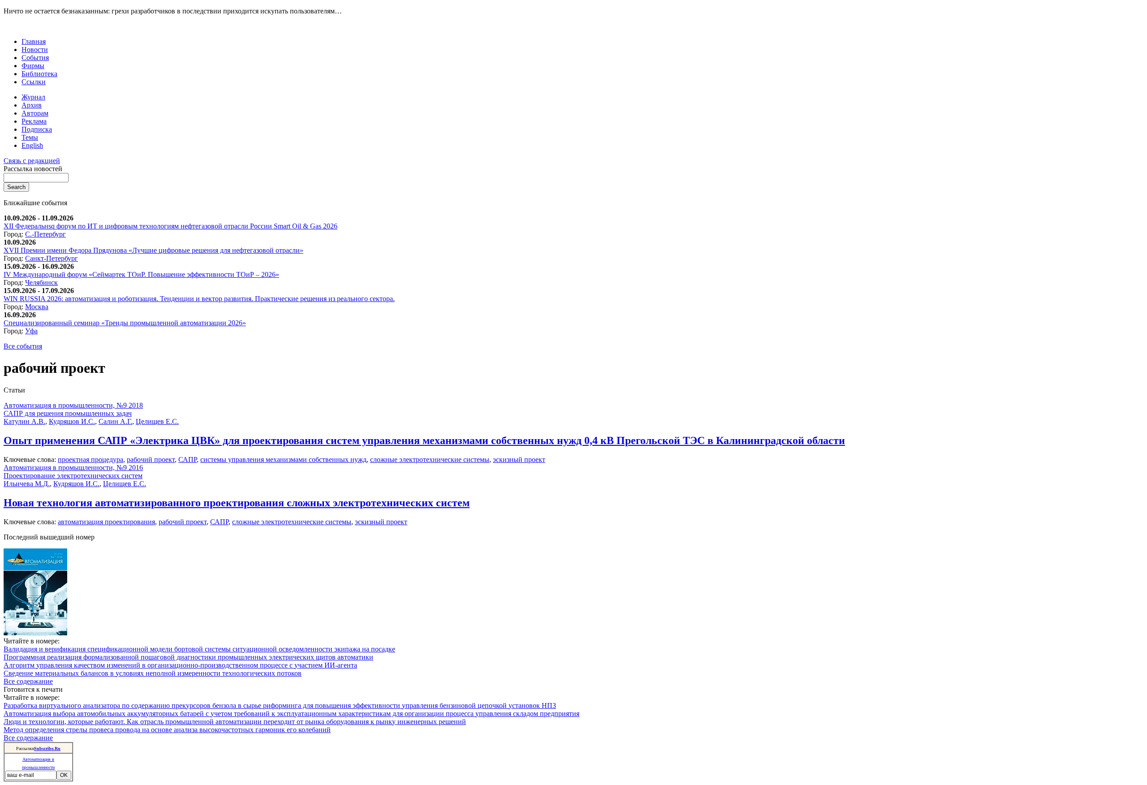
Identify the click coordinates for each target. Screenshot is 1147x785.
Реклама (34, 121)
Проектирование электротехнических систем (73, 475)
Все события (23, 346)
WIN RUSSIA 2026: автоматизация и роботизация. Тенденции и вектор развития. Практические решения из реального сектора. (199, 298)
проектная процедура (90, 459)
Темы (30, 137)
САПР (187, 459)
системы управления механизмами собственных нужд (283, 459)
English (32, 145)
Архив (32, 105)
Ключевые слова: (31, 459)
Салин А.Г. (115, 421)
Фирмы (33, 65)
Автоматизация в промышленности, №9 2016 (73, 467)
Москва (36, 307)
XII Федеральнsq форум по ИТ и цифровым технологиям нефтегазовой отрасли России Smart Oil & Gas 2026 (170, 226)
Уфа (31, 331)
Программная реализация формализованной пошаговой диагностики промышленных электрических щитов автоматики (188, 657)
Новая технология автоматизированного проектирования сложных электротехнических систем (237, 503)
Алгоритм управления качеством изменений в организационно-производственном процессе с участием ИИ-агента (180, 665)
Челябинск (41, 282)
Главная (34, 41)
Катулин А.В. (24, 421)
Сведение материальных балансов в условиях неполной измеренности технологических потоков (153, 673)
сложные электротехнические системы (429, 459)
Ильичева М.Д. (27, 483)
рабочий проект (151, 459)
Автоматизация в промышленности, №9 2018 (73, 405)
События (35, 57)
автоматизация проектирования (106, 522)
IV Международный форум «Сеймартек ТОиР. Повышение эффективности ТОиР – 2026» (141, 274)
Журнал (33, 97)
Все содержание (28, 681)
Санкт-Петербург (51, 258)
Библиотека (39, 74)
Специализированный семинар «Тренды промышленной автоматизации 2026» (125, 323)
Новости (35, 49)
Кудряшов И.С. (72, 421)
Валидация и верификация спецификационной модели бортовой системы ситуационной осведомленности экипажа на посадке (199, 649)
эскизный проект (519, 459)
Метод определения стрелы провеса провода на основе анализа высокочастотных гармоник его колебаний (167, 729)
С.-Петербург (45, 234)
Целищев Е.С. (157, 421)
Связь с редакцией (32, 160)
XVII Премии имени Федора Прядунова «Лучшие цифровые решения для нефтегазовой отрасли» (153, 250)
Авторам (35, 113)
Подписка (37, 129)
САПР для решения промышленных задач (68, 413)
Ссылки (34, 82)
